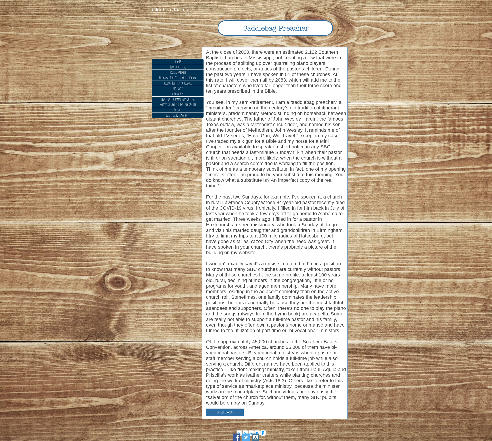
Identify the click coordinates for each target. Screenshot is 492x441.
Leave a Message (178, 67)
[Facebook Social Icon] (236, 437)
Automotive (177, 93)
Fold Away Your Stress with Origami (178, 77)
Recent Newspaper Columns (178, 83)
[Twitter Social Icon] (246, 437)
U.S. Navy (178, 88)
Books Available (178, 72)
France (177, 110)
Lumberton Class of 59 (178, 115)
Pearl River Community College (178, 99)
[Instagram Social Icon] (255, 437)
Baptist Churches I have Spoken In (178, 104)
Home (178, 61)
